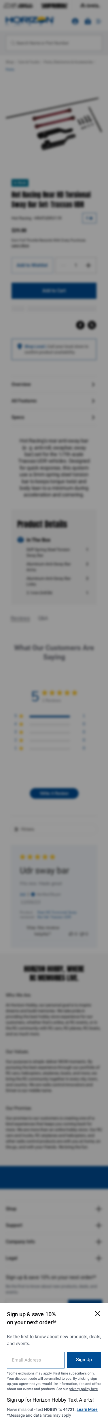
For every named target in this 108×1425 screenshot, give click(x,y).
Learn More (87, 1409)
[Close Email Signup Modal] (97, 1313)
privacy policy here (83, 1389)
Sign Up (84, 1359)
